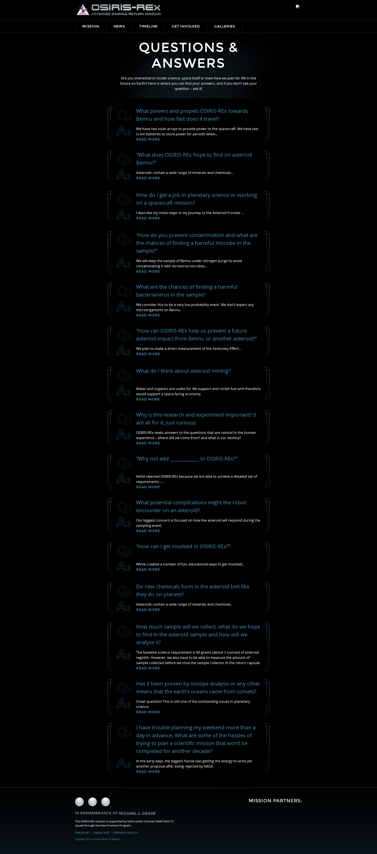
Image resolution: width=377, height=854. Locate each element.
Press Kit (82, 832)
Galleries (224, 26)
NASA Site (102, 832)
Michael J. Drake (137, 813)
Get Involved (186, 26)
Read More (148, 139)
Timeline (148, 26)
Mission (90, 26)
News (119, 26)
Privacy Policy (126, 832)
